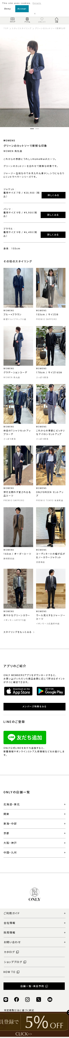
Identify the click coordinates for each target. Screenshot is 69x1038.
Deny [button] (7, 9)
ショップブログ (13, 962)
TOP (5, 28)
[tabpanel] (34, 80)
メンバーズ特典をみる (34, 706)
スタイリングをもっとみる (17, 632)
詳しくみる (53, 195)
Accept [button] (21, 9)
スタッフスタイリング (21, 28)
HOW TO (9, 972)
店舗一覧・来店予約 (32, 986)
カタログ (9, 952)
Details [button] (37, 3)
